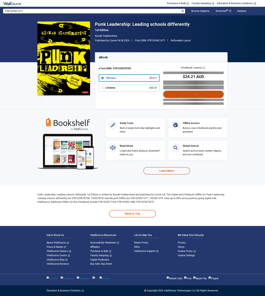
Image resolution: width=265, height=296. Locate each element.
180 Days (131, 77)
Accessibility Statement (103, 242)
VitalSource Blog (56, 259)
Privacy (182, 242)
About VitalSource (56, 242)
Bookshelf (222, 11)
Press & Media (55, 246)
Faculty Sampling (202, 3)
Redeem (241, 11)
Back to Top (132, 213)
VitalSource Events (57, 255)
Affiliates (95, 246)
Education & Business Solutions (235, 3)
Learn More (166, 170)
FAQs (137, 246)
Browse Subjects (200, 11)
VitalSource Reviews (58, 263)
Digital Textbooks (99, 259)
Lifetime (131, 87)
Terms (181, 246)
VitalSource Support (145, 251)
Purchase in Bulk (176, 3)
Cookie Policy (185, 251)
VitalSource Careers (58, 251)
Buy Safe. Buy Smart (101, 263)
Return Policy (141, 242)
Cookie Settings (186, 255)
